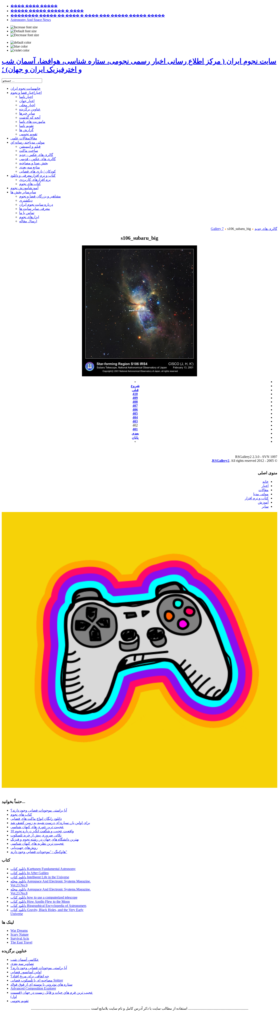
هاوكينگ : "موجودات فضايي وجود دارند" (38, 852)
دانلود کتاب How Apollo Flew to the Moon (40, 901)
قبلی (135, 390)
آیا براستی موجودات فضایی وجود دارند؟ (38, 810)
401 (135, 429)
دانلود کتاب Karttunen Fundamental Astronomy (43, 869)
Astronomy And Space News (30, 20)
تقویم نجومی (19, 1001)
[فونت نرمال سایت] (23, 31)
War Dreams (19, 930)
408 (135, 402)
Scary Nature (19, 934)
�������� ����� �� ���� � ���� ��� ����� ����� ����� (87, 15)
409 (135, 398)
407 (135, 406)
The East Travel (21, 942)
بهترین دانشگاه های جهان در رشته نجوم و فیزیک (44, 839)
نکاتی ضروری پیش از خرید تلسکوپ (35, 835)
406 (135, 409)
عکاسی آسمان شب (24, 959)
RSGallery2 (220, 460)
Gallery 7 (217, 229)
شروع (135, 386)
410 (135, 394)
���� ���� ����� (34, 6)
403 (135, 421)
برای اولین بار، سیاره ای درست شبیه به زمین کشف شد (50, 823)
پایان (135, 437)
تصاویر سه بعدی (22, 964)
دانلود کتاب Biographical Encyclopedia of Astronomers (48, 906)
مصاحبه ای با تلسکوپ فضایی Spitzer (36, 980)
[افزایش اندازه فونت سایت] (24, 27)
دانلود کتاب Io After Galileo (29, 873)
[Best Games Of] (139, 786)
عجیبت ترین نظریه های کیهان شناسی (37, 843)
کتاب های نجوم (21, 814)
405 (135, 413)
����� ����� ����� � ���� (47, 11)
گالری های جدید (266, 229)
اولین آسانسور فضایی (25, 972)
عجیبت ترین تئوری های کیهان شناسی (37, 827)
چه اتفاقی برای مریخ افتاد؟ (29, 976)
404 (135, 417)
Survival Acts (19, 938)
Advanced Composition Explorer (33, 988)
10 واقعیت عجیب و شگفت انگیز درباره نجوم (42, 831)
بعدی (135, 433)
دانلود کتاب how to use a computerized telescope (43, 897)
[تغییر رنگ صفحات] (20, 43)
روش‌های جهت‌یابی (24, 848)
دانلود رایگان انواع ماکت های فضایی (36, 818)
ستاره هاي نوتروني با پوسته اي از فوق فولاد (41, 984)
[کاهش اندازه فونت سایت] (24, 35)
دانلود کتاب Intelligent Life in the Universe (39, 877)
